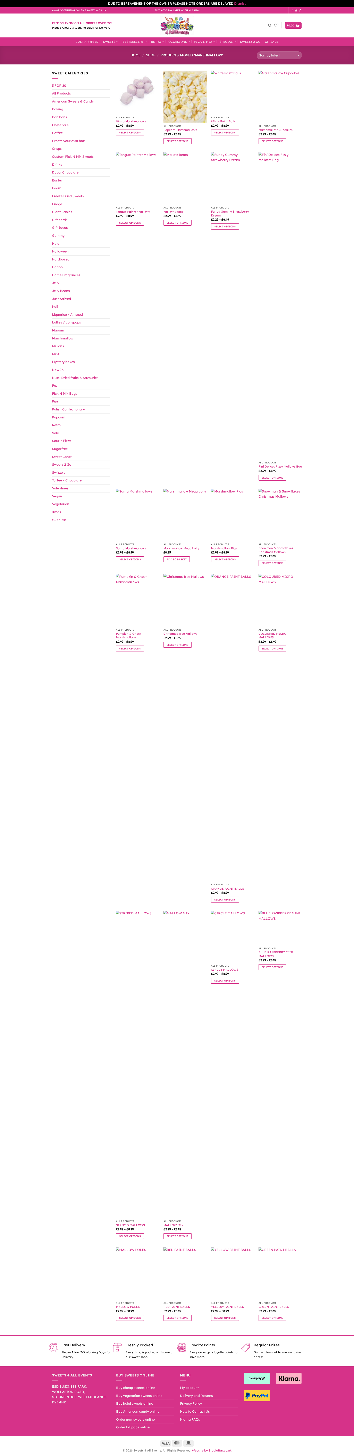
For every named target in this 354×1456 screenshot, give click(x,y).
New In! (58, 370)
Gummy (58, 235)
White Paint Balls (223, 121)
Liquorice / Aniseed (67, 314)
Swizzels (58, 472)
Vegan (57, 496)
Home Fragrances (66, 275)
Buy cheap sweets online (135, 1388)
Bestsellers (133, 42)
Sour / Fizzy (61, 441)
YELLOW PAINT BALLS (227, 1307)
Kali (55, 306)
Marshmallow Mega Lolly (181, 548)
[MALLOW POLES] (137, 1273)
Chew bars (60, 125)
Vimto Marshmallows (131, 121)
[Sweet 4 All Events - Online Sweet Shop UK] (177, 25)
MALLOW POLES (128, 1307)
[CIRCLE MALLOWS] (232, 936)
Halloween (60, 251)
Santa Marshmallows (131, 548)
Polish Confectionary (68, 409)
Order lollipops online (133, 1427)
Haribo (57, 267)
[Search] (269, 25)
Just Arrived (87, 42)
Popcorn (58, 417)
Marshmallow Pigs (224, 548)
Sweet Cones (62, 457)
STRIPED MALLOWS (130, 1225)
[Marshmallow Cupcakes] (280, 97)
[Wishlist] (276, 25)
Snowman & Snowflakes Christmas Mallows (276, 550)
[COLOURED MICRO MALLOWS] (280, 600)
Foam (56, 188)
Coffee (57, 133)
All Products (61, 93)
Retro (156, 42)
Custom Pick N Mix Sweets (73, 156)
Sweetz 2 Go (250, 42)
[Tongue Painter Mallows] (137, 178)
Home (135, 55)
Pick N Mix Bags (64, 393)
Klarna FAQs (190, 1419)
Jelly (55, 283)
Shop (150, 55)
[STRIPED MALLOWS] (137, 1064)
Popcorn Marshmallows (180, 130)
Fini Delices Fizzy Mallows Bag (280, 466)
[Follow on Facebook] (292, 10)
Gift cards (59, 220)
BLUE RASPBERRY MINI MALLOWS (276, 954)
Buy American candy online (137, 1411)
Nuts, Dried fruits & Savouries (75, 378)
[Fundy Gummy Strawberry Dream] (232, 178)
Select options (130, 132)
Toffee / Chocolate (67, 480)
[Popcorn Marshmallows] (185, 97)
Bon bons (59, 117)
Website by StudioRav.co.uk (211, 1450)
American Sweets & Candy (73, 101)
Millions (58, 346)
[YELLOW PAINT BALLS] (232, 1273)
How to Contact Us (195, 1411)
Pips (55, 401)
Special (226, 42)
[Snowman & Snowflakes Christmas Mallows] (280, 515)
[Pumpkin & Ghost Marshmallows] (137, 600)
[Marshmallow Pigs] (232, 515)
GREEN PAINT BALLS (274, 1307)
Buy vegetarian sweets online (139, 1396)
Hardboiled (60, 259)
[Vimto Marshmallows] (137, 92)
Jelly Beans (61, 291)
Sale (55, 433)
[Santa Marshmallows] (137, 515)
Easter (57, 180)
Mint (55, 354)
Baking (57, 109)
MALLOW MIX (173, 1225)
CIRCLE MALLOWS (224, 969)
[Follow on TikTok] (300, 10)
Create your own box (68, 141)
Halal (56, 243)
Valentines (60, 488)
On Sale (271, 42)
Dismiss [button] (240, 3)
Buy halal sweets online (134, 1403)
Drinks (57, 164)
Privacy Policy (191, 1403)
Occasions (177, 42)
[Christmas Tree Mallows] (185, 600)
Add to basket (177, 559)
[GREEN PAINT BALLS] (280, 1273)
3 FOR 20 (59, 85)
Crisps (57, 149)
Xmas (56, 512)
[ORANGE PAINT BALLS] (232, 727)
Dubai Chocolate (65, 172)
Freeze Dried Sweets (68, 196)
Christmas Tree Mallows (180, 634)
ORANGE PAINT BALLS (227, 888)
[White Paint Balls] (232, 92)
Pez (55, 385)
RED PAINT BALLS (176, 1307)
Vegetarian (60, 504)
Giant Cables (62, 212)
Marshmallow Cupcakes (276, 130)
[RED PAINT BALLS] (185, 1273)
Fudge (57, 204)
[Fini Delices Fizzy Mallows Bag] (280, 305)
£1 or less (59, 520)
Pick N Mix (203, 42)
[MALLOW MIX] (185, 1064)
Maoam (58, 330)
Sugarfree (60, 449)
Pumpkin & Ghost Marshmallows (128, 635)
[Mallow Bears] (185, 178)
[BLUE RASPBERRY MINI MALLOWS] (280, 928)
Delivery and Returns (196, 1396)
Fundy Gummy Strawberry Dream (230, 213)
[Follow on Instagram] (296, 10)
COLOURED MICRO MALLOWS (272, 635)
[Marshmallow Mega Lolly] (185, 515)
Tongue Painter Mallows (133, 212)
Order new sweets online (135, 1419)
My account (189, 1388)
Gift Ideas (60, 227)
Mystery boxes (63, 362)
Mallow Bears (173, 212)
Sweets (109, 42)
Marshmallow (62, 338)
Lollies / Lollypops (66, 322)
